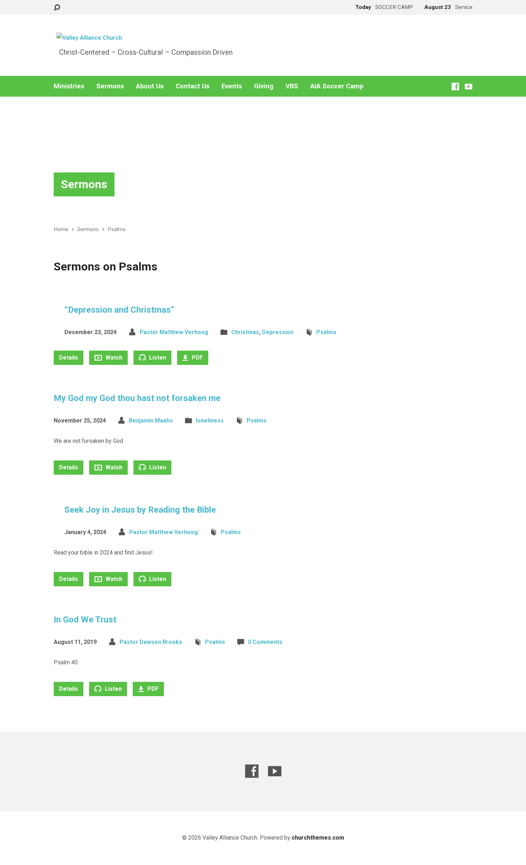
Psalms (117, 229)
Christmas (245, 332)
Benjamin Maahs (151, 420)
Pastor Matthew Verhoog (174, 332)
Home (61, 229)
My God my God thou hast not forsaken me (137, 398)
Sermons (110, 86)
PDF (196, 357)
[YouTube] (468, 86)
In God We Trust (85, 620)
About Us (150, 86)
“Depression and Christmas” (119, 310)
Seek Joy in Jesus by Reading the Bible (140, 510)
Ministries (69, 86)
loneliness (210, 420)
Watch (113, 357)
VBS (292, 86)
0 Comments (265, 642)
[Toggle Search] (57, 8)
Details (68, 357)
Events (231, 86)
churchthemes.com (318, 837)
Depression (277, 332)
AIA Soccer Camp (336, 86)
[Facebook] (455, 86)
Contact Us (192, 86)
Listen (157, 357)
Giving (263, 86)
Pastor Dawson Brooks (151, 642)
